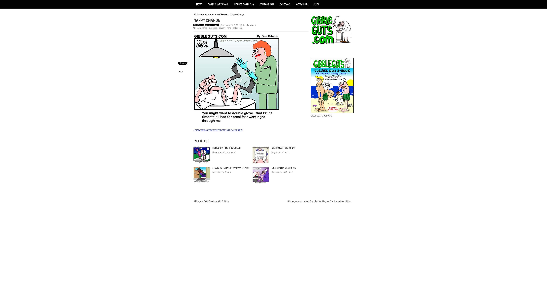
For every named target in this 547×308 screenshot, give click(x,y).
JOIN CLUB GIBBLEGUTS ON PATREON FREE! (218, 130)
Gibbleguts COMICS (202, 201)
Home (199, 14)
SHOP (317, 4)
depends (213, 28)
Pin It (180, 71)
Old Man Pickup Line (284, 167)
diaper (222, 28)
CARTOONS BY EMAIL (218, 4)
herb (229, 28)
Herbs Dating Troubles (226, 148)
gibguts (253, 25)
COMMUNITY (302, 4)
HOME (199, 4)
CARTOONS (285, 4)
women (208, 25)
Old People (222, 14)
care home (202, 28)
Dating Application (283, 148)
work (216, 25)
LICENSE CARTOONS (244, 4)
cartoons (209, 14)
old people (237, 28)
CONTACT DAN (267, 4)
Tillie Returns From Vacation (230, 167)
